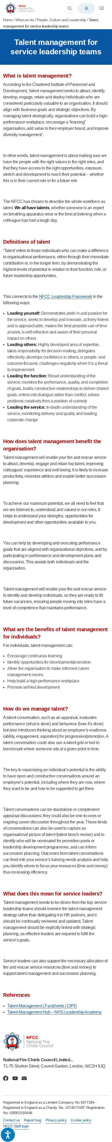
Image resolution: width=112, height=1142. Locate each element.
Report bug (32, 1120)
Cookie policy (81, 1120)
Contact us (11, 1120)
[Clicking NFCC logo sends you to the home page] (56, 1041)
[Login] (86, 8)
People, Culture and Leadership (61, 20)
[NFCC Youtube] (15, 1078)
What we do (24, 20)
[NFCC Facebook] (5, 1078)
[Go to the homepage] (19, 8)
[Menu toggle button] (101, 8)
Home (8, 20)
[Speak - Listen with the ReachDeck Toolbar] (8, 1135)
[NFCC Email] (24, 1078)
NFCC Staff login (16, 1126)
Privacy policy (56, 1120)
